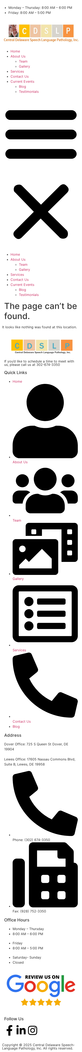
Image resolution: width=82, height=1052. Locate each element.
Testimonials (29, 91)
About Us (18, 56)
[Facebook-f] (9, 1030)
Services (17, 71)
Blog (22, 86)
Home (15, 51)
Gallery (24, 66)
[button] (41, 173)
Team (23, 61)
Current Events (22, 81)
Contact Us (20, 76)
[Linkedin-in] (21, 1030)
